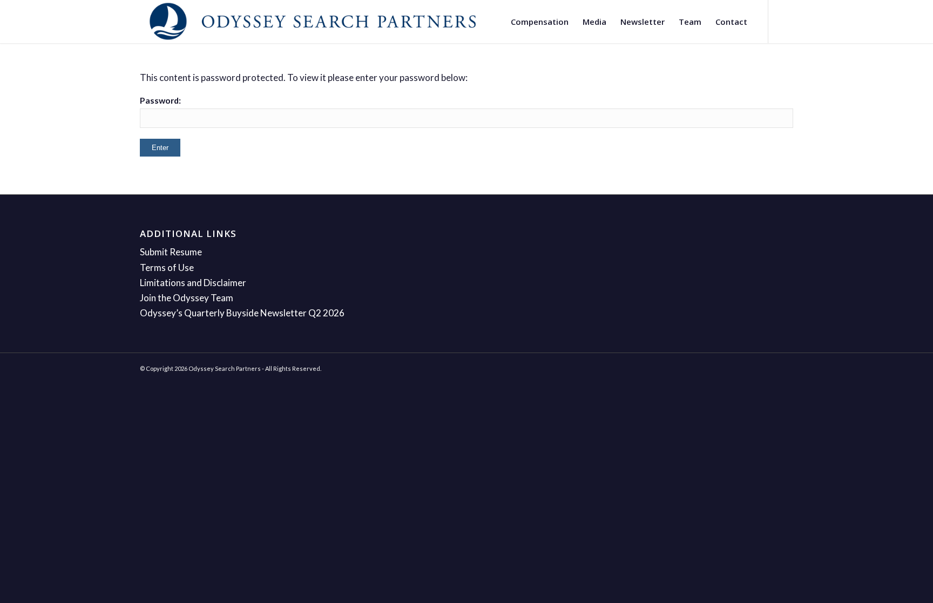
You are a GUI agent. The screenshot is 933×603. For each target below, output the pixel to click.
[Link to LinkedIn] (785, 21)
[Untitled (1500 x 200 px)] (312, 21)
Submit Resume (171, 252)
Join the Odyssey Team (186, 297)
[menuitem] (540, 21)
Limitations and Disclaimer (193, 282)
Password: (160, 100)
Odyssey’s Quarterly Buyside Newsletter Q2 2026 (242, 313)
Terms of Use (167, 267)
